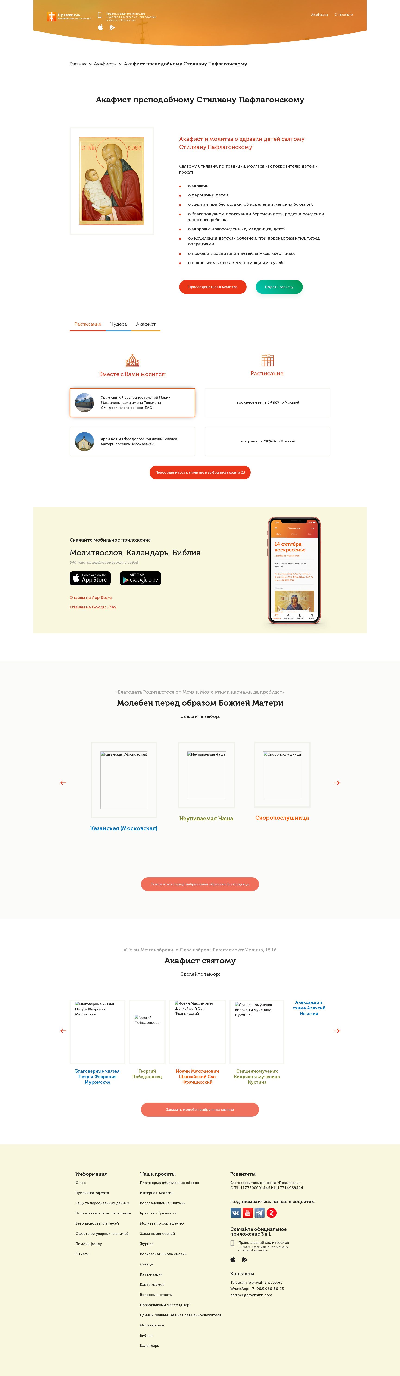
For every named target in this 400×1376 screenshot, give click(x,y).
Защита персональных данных (102, 1203)
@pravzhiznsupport (265, 1282)
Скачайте (241, 1229)
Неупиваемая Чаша (206, 819)
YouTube (247, 1213)
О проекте (344, 14)
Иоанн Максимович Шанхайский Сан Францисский (197, 1077)
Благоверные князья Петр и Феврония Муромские (97, 1077)
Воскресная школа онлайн (163, 1254)
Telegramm (259, 1213)
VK (235, 1213)
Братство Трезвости (158, 1213)
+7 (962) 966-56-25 (267, 1288)
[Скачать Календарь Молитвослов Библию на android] (116, 27)
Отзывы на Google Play (93, 607)
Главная (78, 64)
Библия (146, 1335)
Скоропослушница (282, 818)
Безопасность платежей (97, 1223)
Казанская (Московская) (123, 828)
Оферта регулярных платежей (102, 1233)
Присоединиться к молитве (212, 287)
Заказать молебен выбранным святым (200, 1109)
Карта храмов (152, 1284)
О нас (80, 1182)
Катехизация (151, 1274)
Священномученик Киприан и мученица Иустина (257, 1077)
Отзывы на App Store (91, 597)
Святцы (146, 1264)
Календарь (149, 1345)
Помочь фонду (88, 1244)
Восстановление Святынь (162, 1203)
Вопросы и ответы (156, 1294)
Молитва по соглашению (162, 1223)
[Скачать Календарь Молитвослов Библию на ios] (104, 27)
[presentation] (63, 783)
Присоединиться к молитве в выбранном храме (200, 472)
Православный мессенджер (164, 1305)
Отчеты (82, 1254)
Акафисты (319, 14)
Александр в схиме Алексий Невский (309, 1008)
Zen (271, 1213)
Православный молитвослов (125, 13)
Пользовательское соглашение (103, 1213)
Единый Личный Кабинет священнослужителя (180, 1315)
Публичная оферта (92, 1193)
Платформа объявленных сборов (169, 1182)
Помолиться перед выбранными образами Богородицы (200, 884)
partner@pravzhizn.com (251, 1295)
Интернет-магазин (156, 1193)
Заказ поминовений (157, 1233)
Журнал (146, 1244)
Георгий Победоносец (147, 1074)
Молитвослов (152, 1325)
